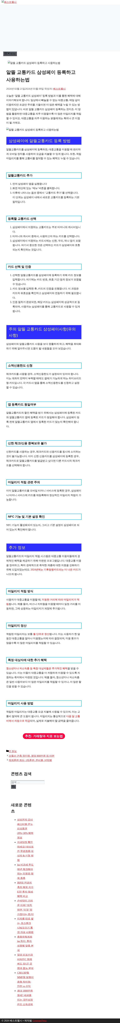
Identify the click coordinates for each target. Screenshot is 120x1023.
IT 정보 (13, 751)
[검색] (13, 787)
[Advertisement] (60, 28)
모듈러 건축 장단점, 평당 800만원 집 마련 (31, 756)
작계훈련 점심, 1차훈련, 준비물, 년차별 (30, 760)
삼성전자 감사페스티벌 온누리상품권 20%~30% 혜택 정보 (25, 828)
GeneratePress (39, 1020)
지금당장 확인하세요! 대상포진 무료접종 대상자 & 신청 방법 (25, 851)
